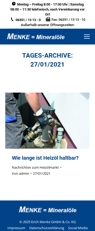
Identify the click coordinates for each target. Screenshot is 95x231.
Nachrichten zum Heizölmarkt (35, 167)
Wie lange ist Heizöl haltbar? (45, 158)
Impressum (16, 227)
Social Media (78, 227)
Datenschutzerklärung (46, 227)
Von (20, 173)
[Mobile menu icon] (87, 36)
